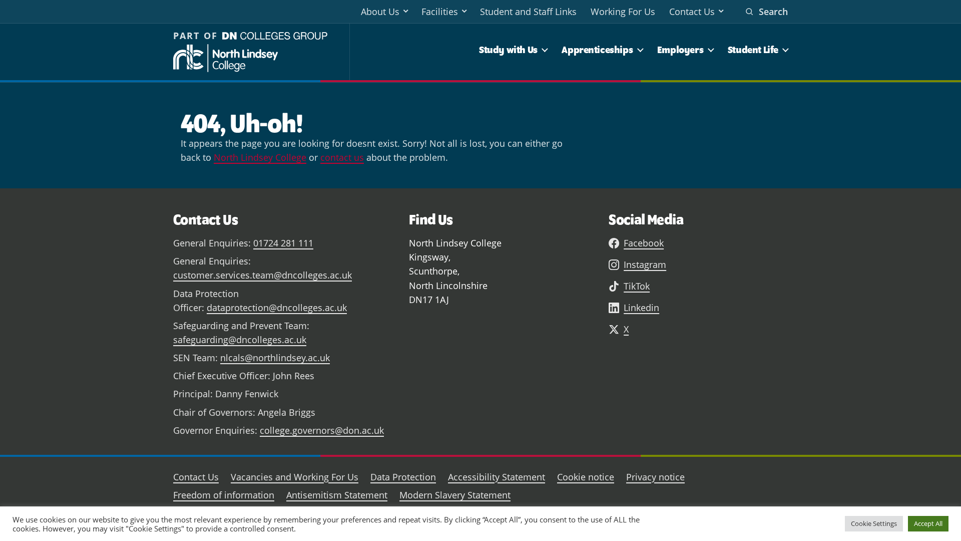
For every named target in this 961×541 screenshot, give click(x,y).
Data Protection (403, 477)
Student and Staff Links (528, 12)
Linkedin (641, 308)
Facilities (439, 12)
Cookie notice (585, 477)
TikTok (637, 286)
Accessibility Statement (496, 477)
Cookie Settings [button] (874, 523)
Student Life (753, 50)
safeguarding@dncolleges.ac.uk (239, 340)
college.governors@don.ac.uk (322, 430)
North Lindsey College (260, 157)
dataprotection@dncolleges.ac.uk (277, 308)
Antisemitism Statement (336, 495)
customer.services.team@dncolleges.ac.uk (262, 275)
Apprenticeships (597, 50)
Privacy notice (655, 477)
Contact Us (692, 12)
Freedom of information (223, 495)
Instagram (645, 264)
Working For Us (623, 12)
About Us (380, 12)
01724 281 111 (283, 243)
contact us (342, 157)
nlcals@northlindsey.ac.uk (275, 358)
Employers (680, 50)
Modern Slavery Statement (455, 495)
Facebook (644, 243)
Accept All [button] (928, 523)
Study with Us (508, 50)
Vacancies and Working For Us (294, 477)
